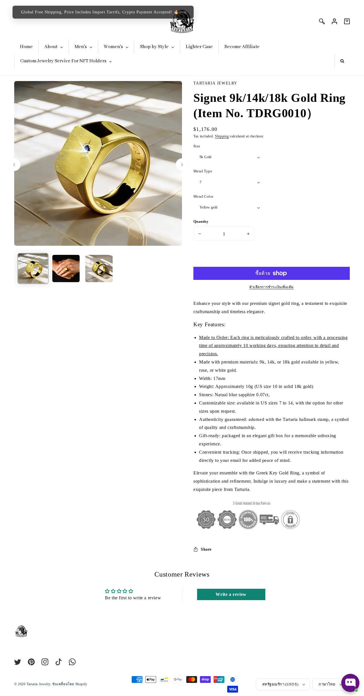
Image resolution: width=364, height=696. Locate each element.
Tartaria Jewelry (38, 684)
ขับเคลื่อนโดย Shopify (69, 684)
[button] (185, 12)
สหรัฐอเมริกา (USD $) (280, 684)
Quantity (200, 221)
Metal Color (203, 196)
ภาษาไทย (326, 684)
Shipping (222, 136)
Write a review (231, 594)
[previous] (14, 164)
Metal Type (202, 171)
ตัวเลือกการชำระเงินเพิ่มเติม (271, 287)
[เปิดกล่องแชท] (350, 683)
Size (196, 146)
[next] (182, 164)
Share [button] (206, 549)
